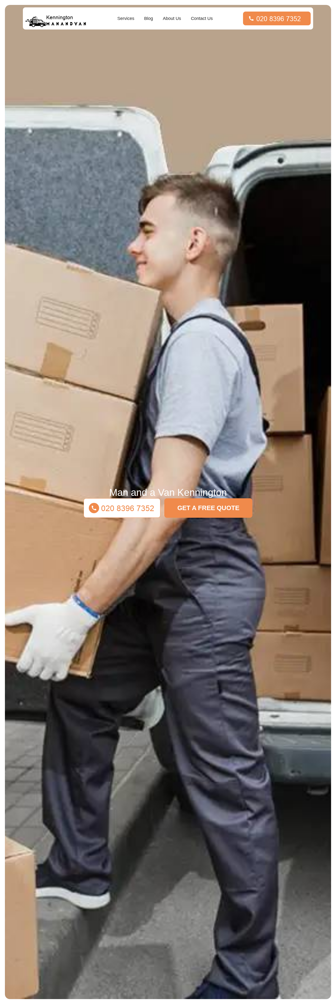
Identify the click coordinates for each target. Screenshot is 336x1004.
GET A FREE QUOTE (208, 508)
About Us (172, 18)
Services (125, 18)
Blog (148, 18)
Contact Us (202, 18)
